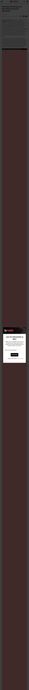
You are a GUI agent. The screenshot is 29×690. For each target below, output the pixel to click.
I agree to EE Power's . (16, 358)
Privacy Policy (20, 358)
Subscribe (14, 354)
